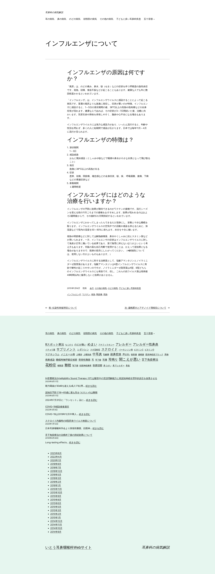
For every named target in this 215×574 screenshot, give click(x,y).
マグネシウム (52, 354)
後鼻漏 (134, 354)
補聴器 (60, 365)
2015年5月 (55, 506)
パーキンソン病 (126, 349)
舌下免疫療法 (150, 359)
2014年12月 (56, 521)
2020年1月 (55, 460)
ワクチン (86, 294)
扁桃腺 (141, 354)
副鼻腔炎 (115, 354)
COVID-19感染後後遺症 (57, 406)
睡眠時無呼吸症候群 (66, 359)
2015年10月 (56, 492)
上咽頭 (79, 354)
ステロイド (109, 349)
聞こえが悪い (129, 359)
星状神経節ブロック (154, 354)
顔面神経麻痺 (85, 365)
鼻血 (128, 365)
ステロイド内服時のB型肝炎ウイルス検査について (70, 420)
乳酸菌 (106, 354)
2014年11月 (56, 524)
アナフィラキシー (106, 344)
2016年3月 (55, 478)
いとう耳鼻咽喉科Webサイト (68, 547)
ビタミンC (138, 349)
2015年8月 (55, 499)
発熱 (93, 294)
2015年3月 (55, 510)
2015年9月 (55, 496)
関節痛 (99, 294)
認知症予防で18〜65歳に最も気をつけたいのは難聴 (71, 392)
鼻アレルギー (119, 365)
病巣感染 (50, 359)
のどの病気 (113, 288)
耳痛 (104, 359)
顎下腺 (75, 365)
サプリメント (66, 349)
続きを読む (91, 386)
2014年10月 (56, 528)
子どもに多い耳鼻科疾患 (130, 288)
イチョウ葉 (50, 349)
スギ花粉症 (95, 349)
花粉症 (50, 365)
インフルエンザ (74, 294)
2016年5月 (55, 474)
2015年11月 (56, 489)
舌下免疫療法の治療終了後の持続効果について (68, 435)
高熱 (105, 294)
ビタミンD (149, 349)
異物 (166, 354)
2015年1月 (55, 517)
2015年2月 (55, 514)
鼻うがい (107, 365)
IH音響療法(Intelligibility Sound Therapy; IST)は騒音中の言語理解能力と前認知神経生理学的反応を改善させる (101, 378)
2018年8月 (55, 464)
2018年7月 (55, 467)
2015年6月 (55, 503)
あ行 (92, 288)
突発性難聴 (84, 359)
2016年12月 (56, 471)
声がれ (126, 354)
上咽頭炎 (87, 354)
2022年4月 (56, 456)
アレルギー (124, 344)
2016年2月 (55, 481)
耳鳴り (113, 359)
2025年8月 (56, 453)
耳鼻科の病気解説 (54, 12)
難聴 (68, 365)
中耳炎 (97, 354)
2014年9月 (55, 531)
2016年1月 (55, 485)
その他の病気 (101, 288)
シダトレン (83, 349)
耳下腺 (98, 360)
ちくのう (69, 344)
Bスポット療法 (54, 344)
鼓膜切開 (97, 365)
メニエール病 (68, 354)
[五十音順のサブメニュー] (154, 19)
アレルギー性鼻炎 (145, 344)
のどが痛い (80, 344)
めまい (92, 344)
